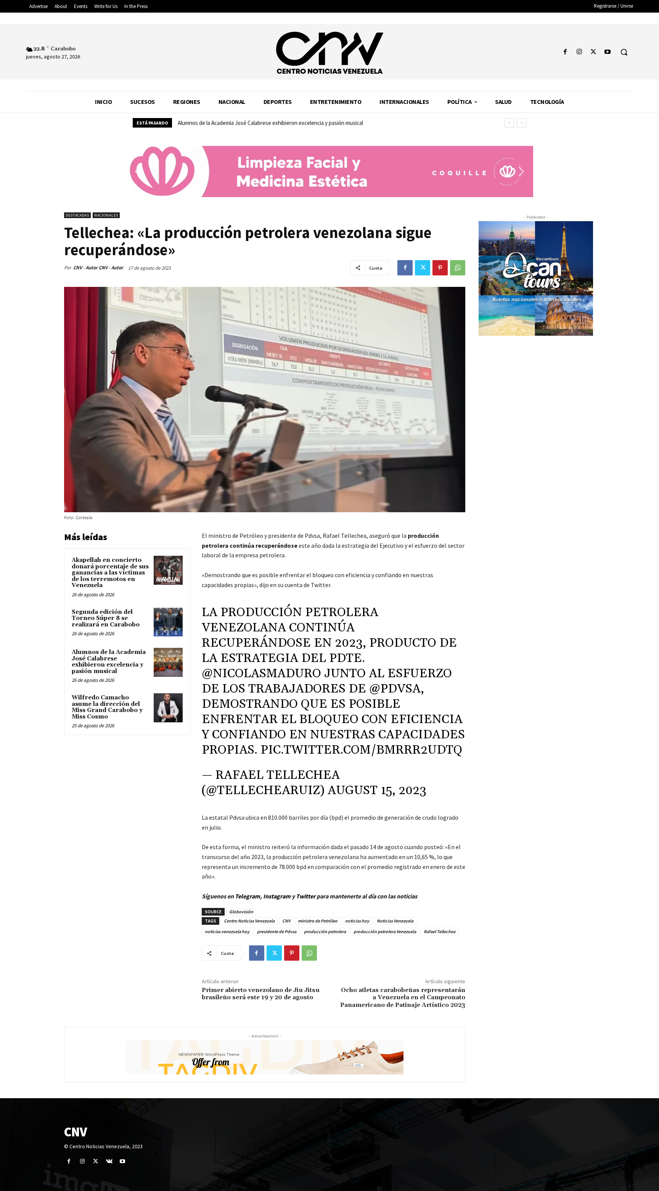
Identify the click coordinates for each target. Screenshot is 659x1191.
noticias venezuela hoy (227, 931)
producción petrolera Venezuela (385, 931)
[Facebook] (565, 52)
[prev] (509, 123)
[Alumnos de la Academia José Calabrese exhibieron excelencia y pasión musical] (168, 662)
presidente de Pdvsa (276, 931)
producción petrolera (325, 931)
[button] (624, 52)
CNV (286, 921)
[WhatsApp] (457, 267)
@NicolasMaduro (261, 673)
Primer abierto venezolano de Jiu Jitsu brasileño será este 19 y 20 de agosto (261, 993)
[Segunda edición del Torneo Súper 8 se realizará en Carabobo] (168, 622)
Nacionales (106, 215)
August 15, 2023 (377, 790)
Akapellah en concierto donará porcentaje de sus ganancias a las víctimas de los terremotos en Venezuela (110, 573)
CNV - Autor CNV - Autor (98, 267)
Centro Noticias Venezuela (249, 921)
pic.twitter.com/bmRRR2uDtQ (361, 750)
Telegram (247, 896)
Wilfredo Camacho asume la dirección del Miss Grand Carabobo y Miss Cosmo (268, 122)
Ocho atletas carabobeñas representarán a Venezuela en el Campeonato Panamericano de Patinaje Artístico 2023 (402, 997)
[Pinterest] (440, 267)
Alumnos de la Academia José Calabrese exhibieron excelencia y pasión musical (109, 662)
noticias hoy (357, 921)
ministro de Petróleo (318, 921)
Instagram (277, 896)
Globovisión (241, 911)
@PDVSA (395, 689)
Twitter (306, 896)
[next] (521, 123)
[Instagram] (579, 52)
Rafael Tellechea (439, 931)
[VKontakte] (109, 1161)
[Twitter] (593, 52)
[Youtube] (608, 52)
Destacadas (77, 215)
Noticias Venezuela (395, 921)
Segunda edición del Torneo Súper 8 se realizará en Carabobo (106, 618)
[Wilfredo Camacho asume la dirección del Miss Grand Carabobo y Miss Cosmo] (168, 707)
